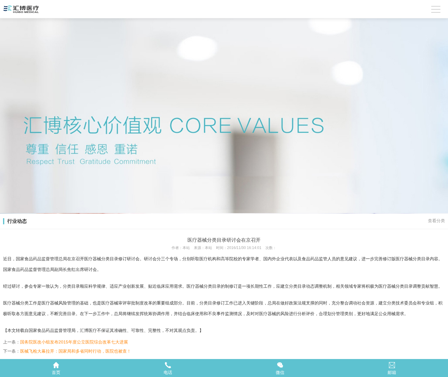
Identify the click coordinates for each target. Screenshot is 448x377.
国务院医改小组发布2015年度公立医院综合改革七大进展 (74, 342)
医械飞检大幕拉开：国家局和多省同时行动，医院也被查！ (75, 351)
